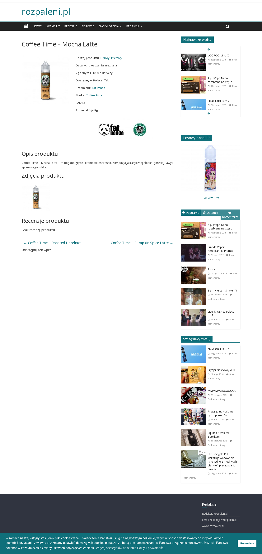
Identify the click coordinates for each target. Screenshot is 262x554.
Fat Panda (98, 88)
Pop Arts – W (211, 198)
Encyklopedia (109, 26)
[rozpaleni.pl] (26, 26)
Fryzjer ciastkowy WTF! (222, 370)
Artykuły (53, 26)
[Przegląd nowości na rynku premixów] (194, 418)
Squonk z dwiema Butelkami (219, 434)
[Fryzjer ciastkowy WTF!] (194, 376)
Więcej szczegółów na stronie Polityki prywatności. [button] (130, 548)
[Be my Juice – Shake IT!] (194, 296)
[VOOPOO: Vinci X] (193, 63)
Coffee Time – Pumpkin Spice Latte (142, 242)
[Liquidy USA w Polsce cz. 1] (194, 317)
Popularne (192, 212)
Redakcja (132, 26)
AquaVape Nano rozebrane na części (220, 80)
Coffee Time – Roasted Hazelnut (52, 242)
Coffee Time (94, 95)
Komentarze (230, 217)
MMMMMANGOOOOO (222, 391)
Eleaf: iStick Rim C (219, 101)
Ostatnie (212, 212)
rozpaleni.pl (46, 11)
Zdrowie (88, 26)
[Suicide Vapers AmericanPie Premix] (194, 252)
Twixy (211, 269)
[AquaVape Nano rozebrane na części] (193, 86)
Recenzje (70, 26)
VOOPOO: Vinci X (218, 55)
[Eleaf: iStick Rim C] (193, 109)
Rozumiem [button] (247, 543)
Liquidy (105, 58)
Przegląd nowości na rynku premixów (220, 413)
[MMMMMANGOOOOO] (194, 397)
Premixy (116, 58)
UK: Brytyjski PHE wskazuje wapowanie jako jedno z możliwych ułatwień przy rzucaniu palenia (222, 461)
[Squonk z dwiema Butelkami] (194, 439)
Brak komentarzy (216, 298)
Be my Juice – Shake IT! (222, 290)
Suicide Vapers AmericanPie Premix (220, 249)
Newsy (37, 26)
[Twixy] (194, 275)
